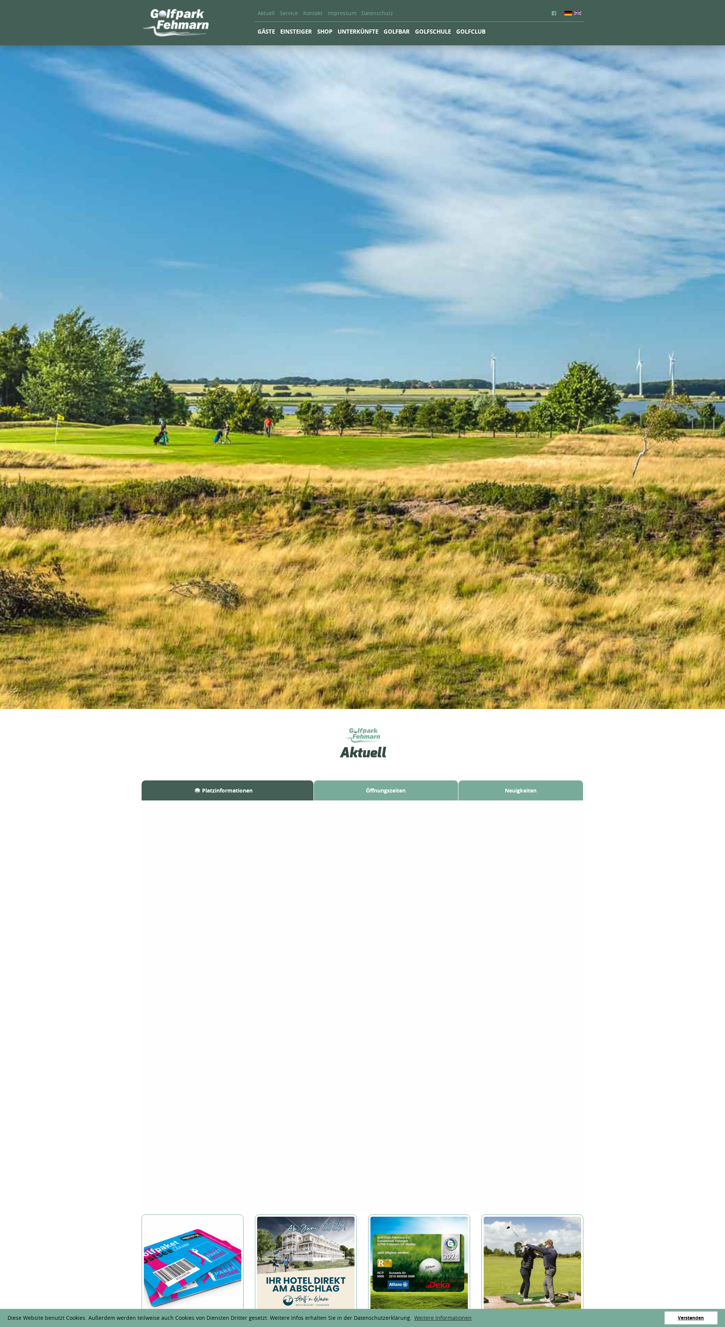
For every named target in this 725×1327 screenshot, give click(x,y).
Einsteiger (296, 32)
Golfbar (397, 32)
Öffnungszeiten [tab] (386, 790)
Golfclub (471, 32)
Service (289, 13)
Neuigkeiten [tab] (521, 790)
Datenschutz (377, 13)
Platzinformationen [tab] (227, 790)
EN (578, 13)
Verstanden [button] (691, 1318)
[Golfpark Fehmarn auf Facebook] (556, 13)
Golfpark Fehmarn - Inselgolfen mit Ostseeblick (176, 23)
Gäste (266, 32)
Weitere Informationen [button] (443, 1318)
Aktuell (266, 13)
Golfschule (433, 32)
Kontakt (312, 13)
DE (568, 13)
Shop (324, 32)
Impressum (342, 13)
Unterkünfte (358, 32)
